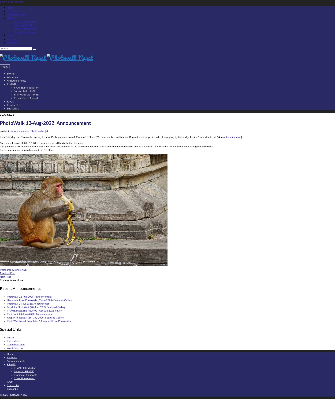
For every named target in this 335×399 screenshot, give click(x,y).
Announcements (20, 131)
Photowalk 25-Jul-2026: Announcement (28, 303)
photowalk (21, 269)
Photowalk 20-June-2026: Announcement (30, 314)
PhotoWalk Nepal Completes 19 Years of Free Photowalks (39, 321)
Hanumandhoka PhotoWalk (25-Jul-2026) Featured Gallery (39, 300)
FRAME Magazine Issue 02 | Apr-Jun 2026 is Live (34, 310)
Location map (233, 137)
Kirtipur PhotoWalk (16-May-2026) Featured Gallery (35, 317)
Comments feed (16, 344)
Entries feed (13, 341)
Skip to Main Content (11, 1)
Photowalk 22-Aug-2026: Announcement (29, 296)
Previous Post (7, 273)
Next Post (5, 276)
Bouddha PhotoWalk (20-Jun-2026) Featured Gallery (36, 307)
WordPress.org (15, 348)
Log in (10, 337)
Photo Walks (37, 131)
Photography (7, 269)
